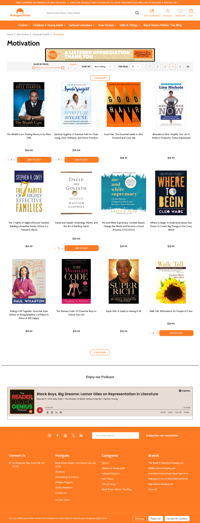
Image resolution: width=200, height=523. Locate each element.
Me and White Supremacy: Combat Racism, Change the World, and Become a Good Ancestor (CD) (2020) (123, 226)
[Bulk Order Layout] (188, 67)
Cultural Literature (80, 25)
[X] (73, 435)
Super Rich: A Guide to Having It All (123, 311)
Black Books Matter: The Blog (162, 25)
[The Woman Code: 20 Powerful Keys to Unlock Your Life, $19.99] (76, 281)
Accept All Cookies (177, 518)
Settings (139, 518)
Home (10, 34)
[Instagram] (49, 435)
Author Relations (63, 487)
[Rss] (81, 435)
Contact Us (61, 492)
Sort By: (86, 66)
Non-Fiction (106, 25)
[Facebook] (57, 435)
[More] (29, 25)
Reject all (156, 518)
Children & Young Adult (48, 25)
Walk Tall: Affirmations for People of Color (171, 311)
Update (73, 64)
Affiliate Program (64, 482)
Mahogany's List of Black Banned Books (168, 478)
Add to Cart (34, 159)
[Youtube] (65, 435)
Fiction (22, 25)
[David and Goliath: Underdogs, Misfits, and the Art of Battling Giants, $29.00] (76, 193)
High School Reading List (160, 484)
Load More (100, 78)
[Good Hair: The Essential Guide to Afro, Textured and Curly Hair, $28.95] (123, 104)
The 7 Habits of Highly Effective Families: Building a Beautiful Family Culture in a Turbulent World (28, 226)
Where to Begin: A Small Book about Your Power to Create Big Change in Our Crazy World (171, 226)
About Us (60, 471)
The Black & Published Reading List (165, 463)
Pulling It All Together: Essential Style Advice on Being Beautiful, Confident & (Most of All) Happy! (29, 315)
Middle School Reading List (161, 468)
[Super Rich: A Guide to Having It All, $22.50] (123, 281)
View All (152, 489)
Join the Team (62, 500)
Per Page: (123, 66)
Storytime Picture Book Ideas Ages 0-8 (168, 473)
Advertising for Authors (67, 477)
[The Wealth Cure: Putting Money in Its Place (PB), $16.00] (29, 104)
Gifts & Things (129, 25)
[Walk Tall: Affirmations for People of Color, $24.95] (171, 281)
